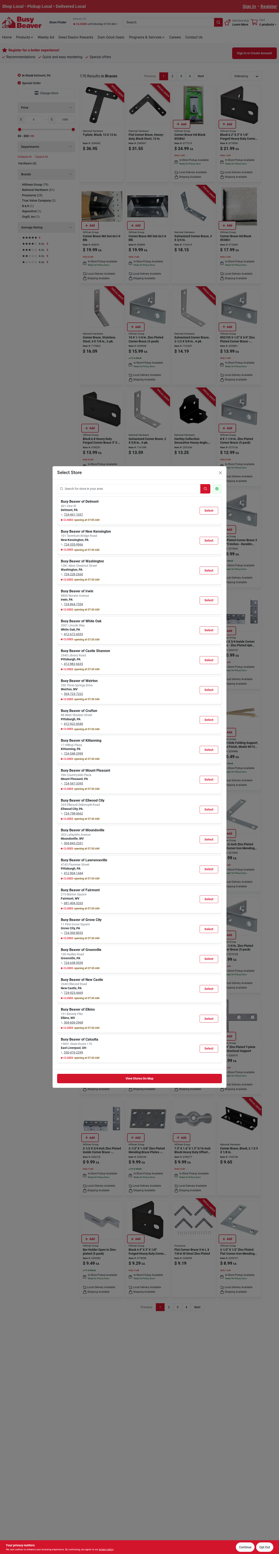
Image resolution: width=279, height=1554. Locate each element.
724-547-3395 (73, 783)
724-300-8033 (73, 933)
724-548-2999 (73, 753)
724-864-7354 (73, 604)
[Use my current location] (217, 489)
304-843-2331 (73, 843)
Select (208, 510)
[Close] (220, 473)
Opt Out (264, 1547)
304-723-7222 (73, 694)
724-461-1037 (73, 514)
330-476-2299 (73, 1052)
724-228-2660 (73, 574)
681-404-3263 (73, 903)
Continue (245, 1547)
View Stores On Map (139, 1078)
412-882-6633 (73, 664)
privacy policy (106, 1549)
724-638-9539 (73, 962)
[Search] (205, 489)
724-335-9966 (73, 544)
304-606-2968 (73, 1022)
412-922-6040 (73, 724)
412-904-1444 (73, 873)
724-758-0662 (73, 813)
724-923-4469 (73, 992)
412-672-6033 (73, 634)
